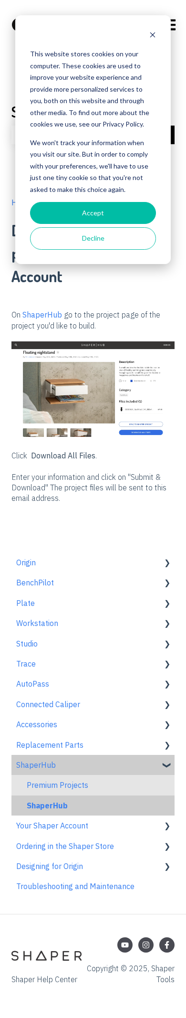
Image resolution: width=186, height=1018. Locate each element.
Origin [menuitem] (26, 562)
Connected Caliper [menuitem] (48, 704)
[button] (167, 563)
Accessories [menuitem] (36, 724)
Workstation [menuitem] (37, 623)
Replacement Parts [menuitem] (49, 745)
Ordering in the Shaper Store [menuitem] (65, 846)
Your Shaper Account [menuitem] (52, 825)
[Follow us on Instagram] (146, 945)
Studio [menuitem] (27, 643)
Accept (93, 213)
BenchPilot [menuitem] (35, 582)
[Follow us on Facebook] (167, 945)
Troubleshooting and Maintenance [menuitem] (75, 886)
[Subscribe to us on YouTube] (125, 945)
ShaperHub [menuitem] (36, 765)
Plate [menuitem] (25, 603)
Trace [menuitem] (26, 663)
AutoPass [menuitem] (32, 684)
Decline (93, 238)
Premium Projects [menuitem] (57, 785)
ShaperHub (42, 314)
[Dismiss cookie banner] (152, 36)
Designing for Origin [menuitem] (49, 866)
